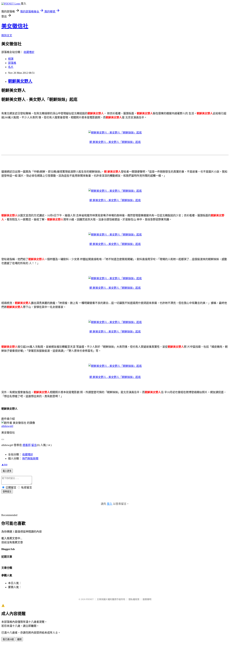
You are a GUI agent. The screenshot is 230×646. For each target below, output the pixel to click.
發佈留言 (7, 491)
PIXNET (90, 599)
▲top (4, 464)
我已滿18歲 (8, 639)
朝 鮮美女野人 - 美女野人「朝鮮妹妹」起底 (115, 142)
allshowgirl (7, 426)
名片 (10, 66)
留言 (34, 445)
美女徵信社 (14, 26)
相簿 (10, 58)
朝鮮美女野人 (20, 81)
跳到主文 (6, 35)
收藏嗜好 (29, 52)
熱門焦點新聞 (30, 458)
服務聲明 (147, 599)
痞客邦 (27, 445)
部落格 (12, 62)
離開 (19, 639)
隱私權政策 (133, 599)
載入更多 (7, 471)
